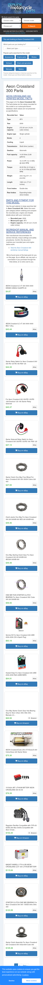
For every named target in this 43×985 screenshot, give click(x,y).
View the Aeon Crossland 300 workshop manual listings (21, 249)
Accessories (9, 57)
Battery (21, 69)
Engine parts (21, 57)
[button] (21, 284)
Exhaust (9, 63)
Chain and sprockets (24, 63)
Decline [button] (11, 981)
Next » (25, 965)
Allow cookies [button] (31, 981)
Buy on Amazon (22, 723)
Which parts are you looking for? (14, 44)
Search (32, 26)
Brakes (34, 57)
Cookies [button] (25, 975)
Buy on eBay (22, 297)
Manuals (9, 69)
